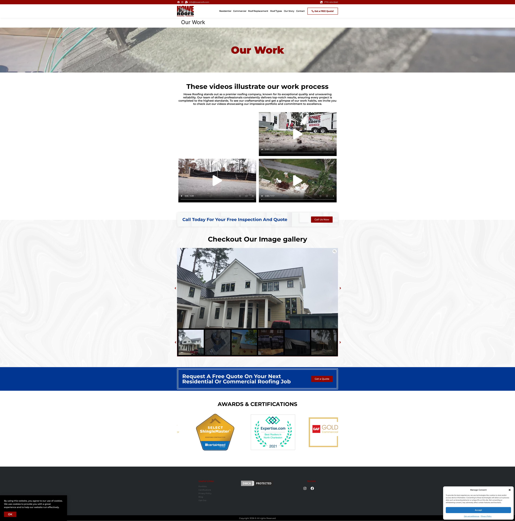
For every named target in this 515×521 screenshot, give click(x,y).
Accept (478, 510)
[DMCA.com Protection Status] (257, 483)
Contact (300, 11)
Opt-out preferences (471, 516)
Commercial (239, 11)
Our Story (289, 11)
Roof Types (276, 11)
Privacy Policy (486, 516)
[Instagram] (182, 2)
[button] (509, 490)
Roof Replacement (258, 11)
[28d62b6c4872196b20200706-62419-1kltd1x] (257, 288)
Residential (225, 11)
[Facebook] (178, 2)
